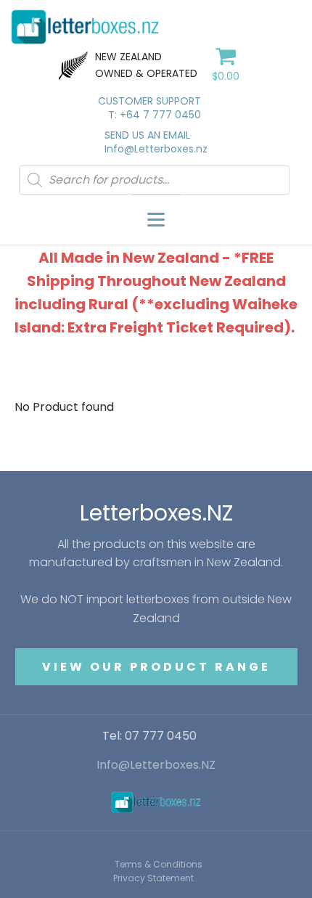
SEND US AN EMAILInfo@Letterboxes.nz (156, 142)
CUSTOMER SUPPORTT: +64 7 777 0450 (149, 108)
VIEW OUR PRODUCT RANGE (156, 666)
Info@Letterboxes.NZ (156, 765)
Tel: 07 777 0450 (149, 736)
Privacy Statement (153, 878)
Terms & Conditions (158, 864)
